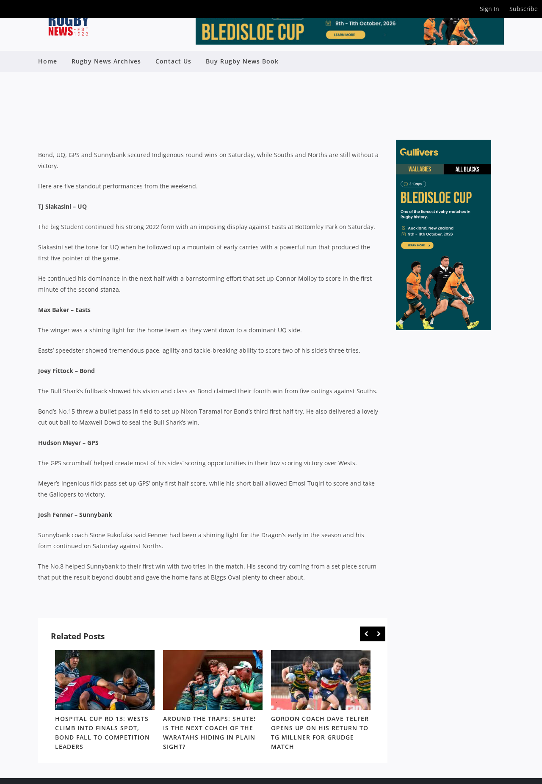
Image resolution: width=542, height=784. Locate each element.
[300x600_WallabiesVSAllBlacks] (443, 328)
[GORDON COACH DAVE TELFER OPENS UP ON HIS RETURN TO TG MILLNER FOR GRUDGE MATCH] (321, 680)
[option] (105, 702)
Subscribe (523, 9)
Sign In (489, 9)
